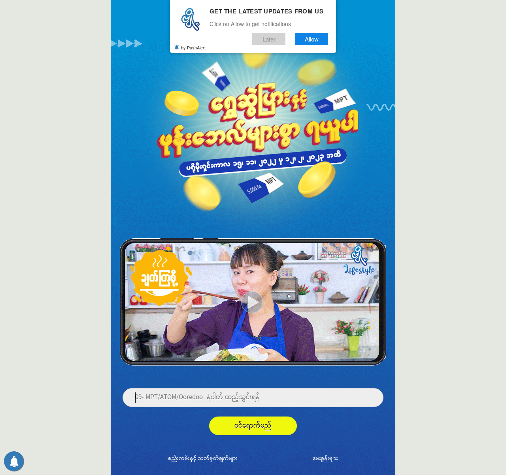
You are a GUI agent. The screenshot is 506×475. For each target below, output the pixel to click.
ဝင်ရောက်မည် (253, 425)
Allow (312, 39)
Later (269, 39)
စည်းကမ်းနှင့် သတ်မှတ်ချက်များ (203, 458)
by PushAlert (193, 47)
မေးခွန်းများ (325, 458)
